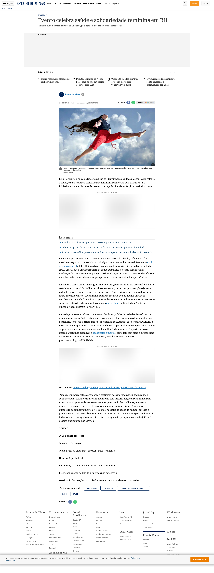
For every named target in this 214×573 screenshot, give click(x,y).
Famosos (52, 520)
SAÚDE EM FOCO (44, 15)
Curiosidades (147, 527)
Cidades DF (77, 520)
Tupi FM (171, 539)
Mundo (75, 534)
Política (58, 3)
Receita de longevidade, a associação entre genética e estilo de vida (109, 387)
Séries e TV (53, 524)
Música (51, 531)
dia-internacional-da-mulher (133, 488)
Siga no (140, 102)
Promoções (53, 548)
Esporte (145, 520)
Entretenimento (54, 517)
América (99, 517)
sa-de (64, 494)
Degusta (115, 3)
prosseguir (200, 559)
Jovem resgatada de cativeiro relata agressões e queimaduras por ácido (161, 82)
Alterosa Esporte (172, 524)
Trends (51, 534)
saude (75, 494)
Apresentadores (172, 544)
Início (3, 9)
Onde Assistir (101, 541)
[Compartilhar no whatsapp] (133, 102)
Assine (194, 3)
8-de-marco (108, 488)
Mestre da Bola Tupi (173, 554)
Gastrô (145, 547)
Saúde (98, 3)
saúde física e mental (103, 332)
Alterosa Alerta (172, 517)
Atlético (99, 520)
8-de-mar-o (92, 488)
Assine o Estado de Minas (35, 544)
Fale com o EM (31, 541)
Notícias (122, 524)
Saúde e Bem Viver (32, 534)
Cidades (146, 517)
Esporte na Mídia (102, 538)
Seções (10, 3)
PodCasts (170, 551)
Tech (51, 544)
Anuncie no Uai (58, 552)
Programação (171, 547)
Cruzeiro (99, 524)
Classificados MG (126, 517)
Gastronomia (53, 541)
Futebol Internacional (103, 534)
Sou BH (171, 531)
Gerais (49, 3)
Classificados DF (126, 520)
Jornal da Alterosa (173, 520)
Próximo (174, 72)
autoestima (112, 303)
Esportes (76, 551)
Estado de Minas (72, 94)
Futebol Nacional (102, 531)
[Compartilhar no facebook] (128, 102)
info (82, 94)
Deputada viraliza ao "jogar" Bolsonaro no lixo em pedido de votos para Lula (90, 82)
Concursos (76, 547)
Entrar (205, 3)
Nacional (77, 3)
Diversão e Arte (78, 537)
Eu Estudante (77, 544)
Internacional (88, 3)
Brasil (75, 527)
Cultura (107, 3)
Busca (185, 3)
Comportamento (55, 538)
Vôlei (98, 527)
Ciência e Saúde (78, 541)
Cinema (52, 527)
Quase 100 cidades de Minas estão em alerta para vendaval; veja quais (124, 82)
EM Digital (29, 538)
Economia (67, 3)
